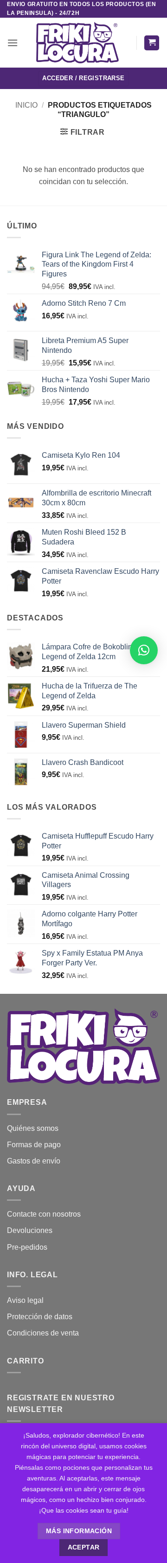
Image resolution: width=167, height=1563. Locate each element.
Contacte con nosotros (44, 1214)
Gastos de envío (33, 1161)
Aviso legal (25, 1300)
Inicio (26, 105)
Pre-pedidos (27, 1247)
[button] (12, 42)
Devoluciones (29, 1230)
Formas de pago (34, 1145)
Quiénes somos (32, 1128)
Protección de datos (39, 1317)
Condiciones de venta (43, 1333)
